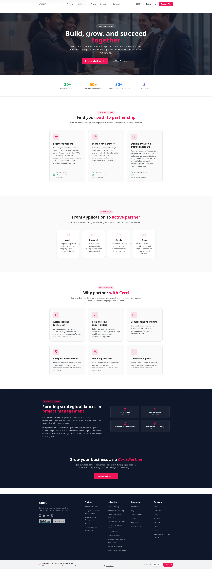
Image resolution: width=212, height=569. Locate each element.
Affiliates (157, 522)
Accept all (168, 564)
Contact (156, 526)
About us (157, 507)
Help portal (135, 522)
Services (134, 518)
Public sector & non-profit (117, 550)
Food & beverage (114, 532)
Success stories (136, 514)
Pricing (93, 4)
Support (157, 530)
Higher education (114, 536)
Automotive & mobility (116, 511)
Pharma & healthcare (115, 546)
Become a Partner (93, 61)
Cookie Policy (110, 566)
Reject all (157, 564)
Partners (157, 518)
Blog (132, 511)
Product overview (91, 507)
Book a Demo (151, 4)
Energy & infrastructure (116, 521)
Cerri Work (158, 511)
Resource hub (136, 507)
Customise (147, 564)
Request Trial (166, 4)
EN (139, 4)
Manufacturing (113, 507)
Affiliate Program (120, 61)
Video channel (136, 526)
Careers (156, 514)
